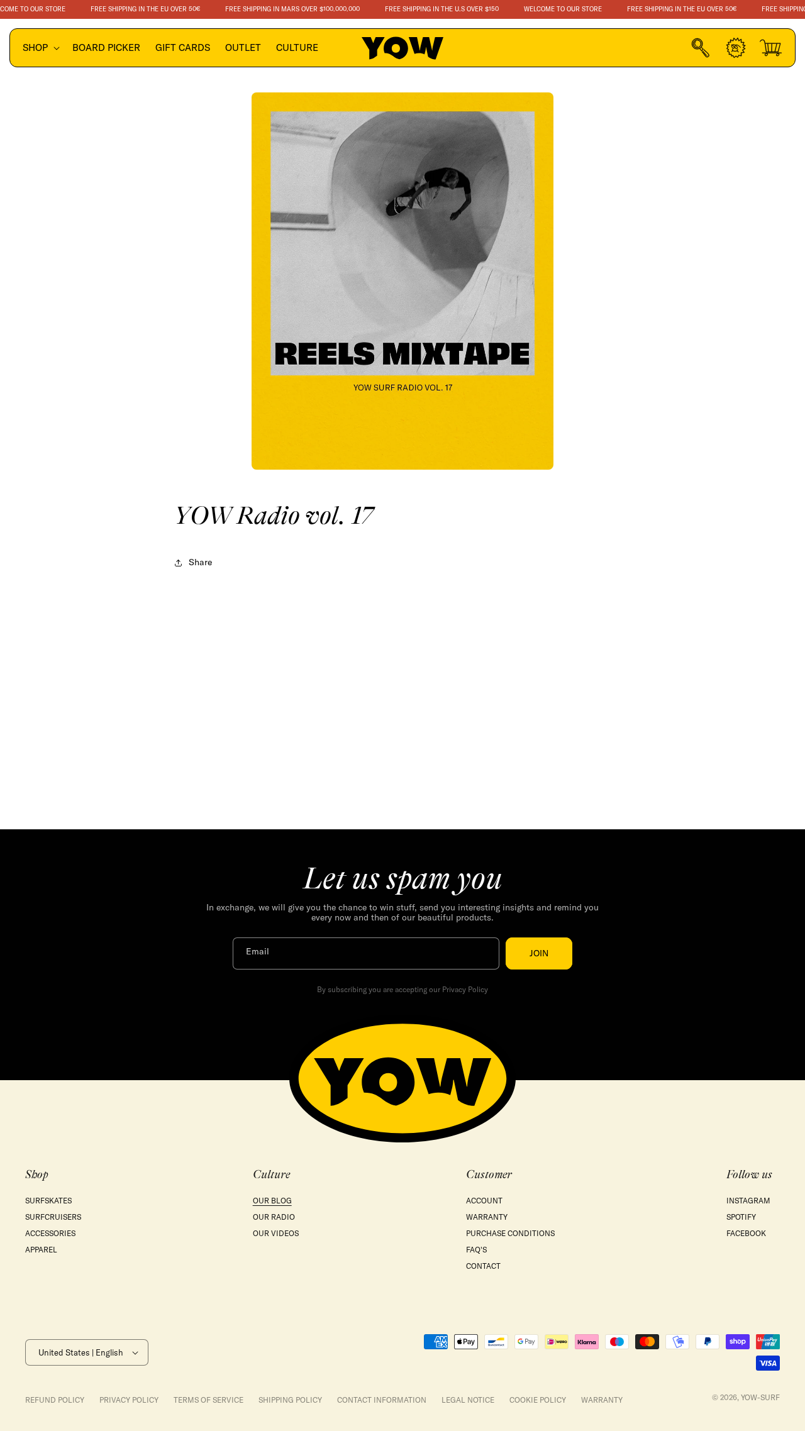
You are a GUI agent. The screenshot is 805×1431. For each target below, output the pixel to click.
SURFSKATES (48, 1200)
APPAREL (41, 1249)
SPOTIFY (741, 1217)
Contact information (381, 1400)
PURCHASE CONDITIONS (510, 1233)
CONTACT (483, 1266)
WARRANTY (487, 1217)
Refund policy (54, 1400)
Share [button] (200, 562)
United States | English (80, 1352)
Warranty (602, 1400)
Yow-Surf (760, 1397)
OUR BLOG (272, 1200)
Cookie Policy (537, 1400)
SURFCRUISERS (53, 1217)
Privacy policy (128, 1400)
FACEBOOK (746, 1233)
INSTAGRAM (748, 1200)
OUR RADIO (274, 1217)
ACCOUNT (484, 1200)
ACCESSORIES (50, 1233)
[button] (40, 48)
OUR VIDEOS (276, 1233)
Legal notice (467, 1400)
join (539, 953)
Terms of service (208, 1400)
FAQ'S (476, 1249)
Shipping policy (290, 1400)
